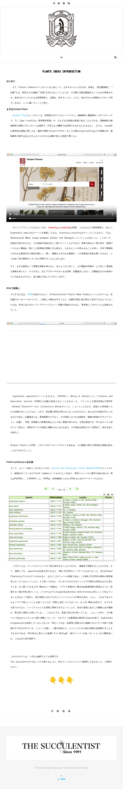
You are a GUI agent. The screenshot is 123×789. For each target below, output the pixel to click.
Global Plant (20, 115)
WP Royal (83, 767)
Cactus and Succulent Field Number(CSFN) (77, 468)
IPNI (30, 294)
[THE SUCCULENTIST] (61, 28)
